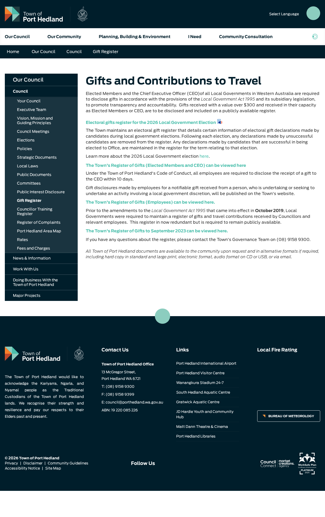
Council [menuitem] (20, 91)
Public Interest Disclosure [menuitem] (41, 192)
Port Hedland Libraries (196, 436)
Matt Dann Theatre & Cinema (202, 427)
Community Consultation (246, 36)
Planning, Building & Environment (134, 36)
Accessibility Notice (22, 468)
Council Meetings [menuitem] (33, 131)
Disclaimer (32, 463)
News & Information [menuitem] (32, 258)
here (204, 156)
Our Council (17, 36)
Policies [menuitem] (24, 149)
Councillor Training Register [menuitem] (34, 211)
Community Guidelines (68, 463)
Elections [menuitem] (26, 140)
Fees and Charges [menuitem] (33, 248)
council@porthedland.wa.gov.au (134, 402)
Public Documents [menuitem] (34, 174)
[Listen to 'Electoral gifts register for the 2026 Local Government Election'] (219, 121)
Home (13, 51)
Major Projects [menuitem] (26, 295)
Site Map (53, 468)
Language (284, 14)
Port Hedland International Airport (206, 363)
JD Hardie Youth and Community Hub (205, 414)
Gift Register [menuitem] (29, 200)
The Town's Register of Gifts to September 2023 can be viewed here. (157, 231)
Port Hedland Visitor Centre (200, 373)
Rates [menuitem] (22, 239)
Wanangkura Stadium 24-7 (200, 383)
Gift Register (105, 51)
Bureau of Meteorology (291, 416)
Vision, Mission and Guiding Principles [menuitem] (35, 120)
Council (74, 51)
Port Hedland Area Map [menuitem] (39, 231)
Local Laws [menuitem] (27, 166)
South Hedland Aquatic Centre (203, 392)
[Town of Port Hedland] (46, 14)
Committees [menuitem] (29, 183)
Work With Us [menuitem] (25, 269)
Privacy (11, 463)
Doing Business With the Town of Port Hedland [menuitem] (35, 282)
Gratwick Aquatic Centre (197, 402)
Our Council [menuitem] (28, 80)
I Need (194, 36)
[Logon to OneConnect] (316, 37)
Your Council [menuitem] (29, 101)
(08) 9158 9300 (120, 386)
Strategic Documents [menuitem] (37, 157)
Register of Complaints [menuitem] (38, 222)
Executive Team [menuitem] (31, 109)
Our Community (64, 36)
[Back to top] (162, 316)
